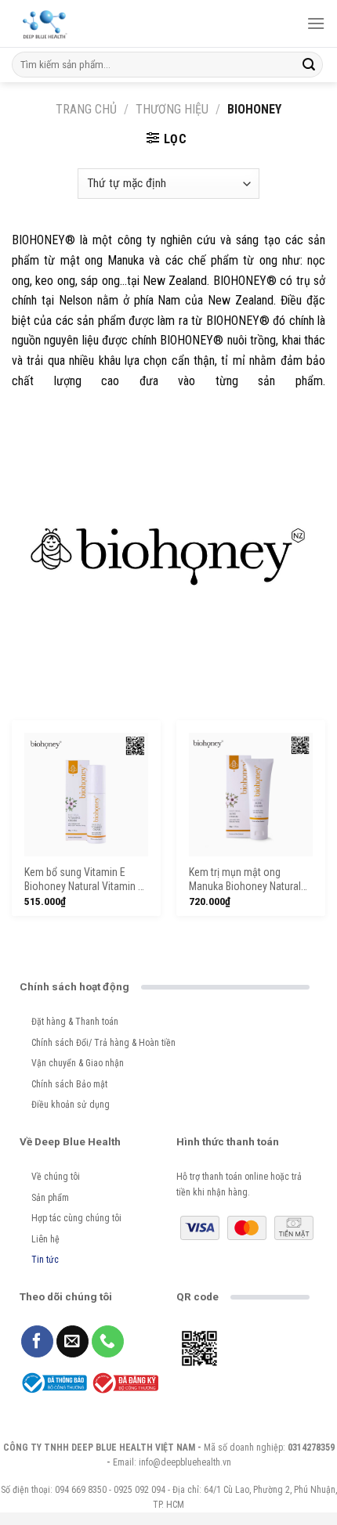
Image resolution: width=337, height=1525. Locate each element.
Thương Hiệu (172, 109)
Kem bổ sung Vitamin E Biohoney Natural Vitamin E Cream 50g (83, 880)
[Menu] (315, 23)
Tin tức (45, 1259)
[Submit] (308, 65)
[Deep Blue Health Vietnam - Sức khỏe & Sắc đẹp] (44, 24)
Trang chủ (86, 109)
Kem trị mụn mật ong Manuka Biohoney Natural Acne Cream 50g (245, 880)
